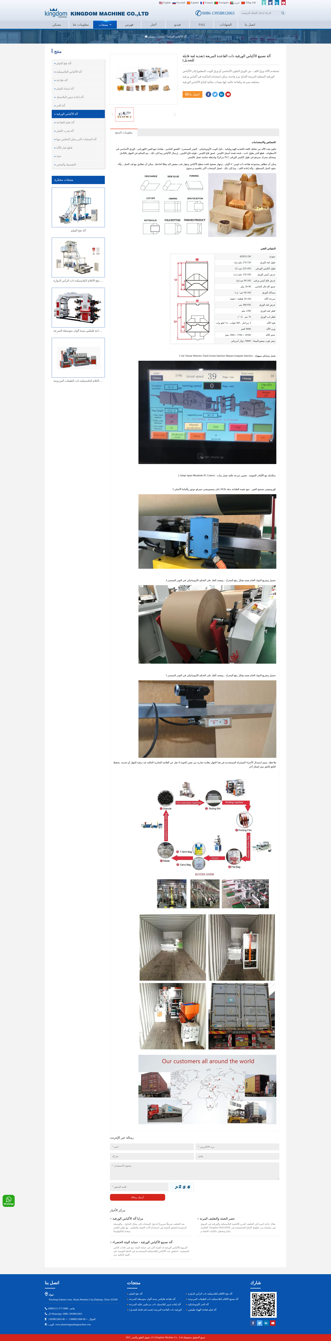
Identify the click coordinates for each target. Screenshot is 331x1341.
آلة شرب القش (65, 130)
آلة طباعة (61, 80)
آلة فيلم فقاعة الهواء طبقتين (202, 1309)
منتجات (103, 25)
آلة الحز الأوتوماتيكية (198, 1304)
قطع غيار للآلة (64, 147)
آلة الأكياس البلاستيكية (69, 71)
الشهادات (226, 24)
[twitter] (270, 3)
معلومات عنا (81, 24)
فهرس (129, 24)
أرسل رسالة (137, 1197)
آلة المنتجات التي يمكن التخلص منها (76, 139)
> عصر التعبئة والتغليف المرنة (216, 1218)
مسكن (56, 24)
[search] (283, 13)
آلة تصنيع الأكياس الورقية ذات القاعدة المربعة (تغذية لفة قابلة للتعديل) (164, 1309)
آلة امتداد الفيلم (65, 88)
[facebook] (264, 3)
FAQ (202, 24)
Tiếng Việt (250, 2)
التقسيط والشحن (66, 164)
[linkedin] (277, 3)
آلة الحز (60, 105)
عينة (58, 156)
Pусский (180, 2)
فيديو (177, 24)
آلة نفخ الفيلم (63, 63)
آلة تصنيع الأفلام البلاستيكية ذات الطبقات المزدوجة (82, 380)
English (167, 2)
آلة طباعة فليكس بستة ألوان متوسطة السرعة (79, 330)
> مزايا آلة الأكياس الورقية (126, 1218)
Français (208, 2)
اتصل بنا (250, 24)
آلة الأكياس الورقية (67, 113)
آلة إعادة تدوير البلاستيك (69, 97)
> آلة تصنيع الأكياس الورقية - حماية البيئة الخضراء (141, 1242)
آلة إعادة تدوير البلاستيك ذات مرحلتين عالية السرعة (155, 1304)
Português (223, 2)
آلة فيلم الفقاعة (65, 122)
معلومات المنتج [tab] (124, 132)
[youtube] (283, 3)
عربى (236, 2)
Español (194, 2)
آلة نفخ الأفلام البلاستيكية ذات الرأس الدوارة (78, 280)
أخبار (153, 24)
